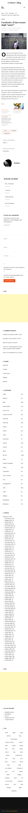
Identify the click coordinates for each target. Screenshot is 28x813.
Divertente (5, 418)
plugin (19, 765)
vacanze (7, 784)
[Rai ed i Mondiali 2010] (18, 106)
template (19, 774)
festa (6, 748)
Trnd (4, 479)
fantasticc (5, 334)
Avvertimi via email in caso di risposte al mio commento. (14, 268)
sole (13, 771)
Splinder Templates (8, 463)
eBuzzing (5, 422)
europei (13, 745)
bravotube (5, 338)
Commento (7, 225)
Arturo (5, 30)
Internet (5, 443)
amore (6, 732)
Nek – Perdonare (9, 183)
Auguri (21, 732)
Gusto (4, 434)
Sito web (6, 255)
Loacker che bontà (12, 342)
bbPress (5, 398)
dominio (21, 742)
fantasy (21, 745)
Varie (4, 487)
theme (15, 778)
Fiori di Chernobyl (9, 203)
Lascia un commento (13, 30)
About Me (5, 365)
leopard (7, 755)
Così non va (6, 410)
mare (21, 758)
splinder (21, 771)
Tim (22, 778)
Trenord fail (6, 151)
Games (5, 426)
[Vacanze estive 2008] (7, 120)
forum (13, 748)
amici (5, 130)
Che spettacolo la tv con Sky (14, 352)
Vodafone (9, 787)
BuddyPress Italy (9, 712)
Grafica (5, 430)
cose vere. (5, 346)
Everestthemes (13, 811)
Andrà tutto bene (9, 196)
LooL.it (7, 715)
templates (7, 778)
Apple (4, 394)
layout (21, 752)
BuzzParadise (6, 406)
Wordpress (5, 504)
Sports (4, 467)
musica (13, 761)
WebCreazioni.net (9, 717)
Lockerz (5, 447)
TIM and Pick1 (4, 109)
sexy (6, 771)
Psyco (4, 459)
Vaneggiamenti (7, 483)
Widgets (5, 377)
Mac (14, 758)
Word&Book (6, 500)
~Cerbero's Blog (14, 3)
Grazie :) (5, 142)
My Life (3, 19)
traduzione (20, 781)
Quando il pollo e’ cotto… (16, 334)
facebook (14, 130)
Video (4, 491)
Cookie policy (6, 373)
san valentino (8, 768)
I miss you (7, 190)
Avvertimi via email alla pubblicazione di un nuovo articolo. (13, 276)
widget (19, 787)
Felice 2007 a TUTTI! (15, 338)
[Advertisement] (14, 308)
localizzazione (19, 755)
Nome (6, 238)
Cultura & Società (9, 742)
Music (4, 451)
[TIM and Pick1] (6, 106)
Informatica (6, 439)
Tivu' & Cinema (7, 475)
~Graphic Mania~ (9, 719)
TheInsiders (6, 471)
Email (6, 247)
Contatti (5, 369)
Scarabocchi (20, 768)
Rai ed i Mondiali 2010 (18, 109)
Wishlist (5, 381)
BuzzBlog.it (8, 714)
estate (6, 745)
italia (14, 752)
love (6, 758)
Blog (4, 402)
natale (8, 765)
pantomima (7, 133)
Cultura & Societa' (7, 414)
